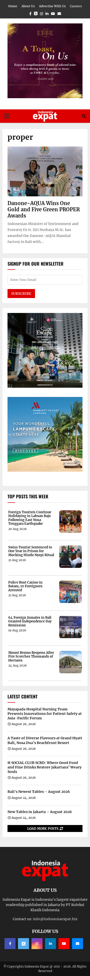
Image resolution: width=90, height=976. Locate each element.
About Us (28, 6)
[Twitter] (23, 943)
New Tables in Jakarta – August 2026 (40, 812)
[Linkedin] (50, 943)
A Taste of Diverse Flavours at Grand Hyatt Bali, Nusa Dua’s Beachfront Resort (45, 740)
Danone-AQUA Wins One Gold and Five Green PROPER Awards (44, 209)
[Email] (77, 943)
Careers (76, 6)
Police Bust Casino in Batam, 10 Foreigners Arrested (25, 586)
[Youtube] (64, 943)
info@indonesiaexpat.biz (55, 919)
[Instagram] (37, 943)
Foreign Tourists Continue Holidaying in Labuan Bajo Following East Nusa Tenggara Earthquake (29, 518)
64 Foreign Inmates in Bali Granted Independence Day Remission (30, 621)
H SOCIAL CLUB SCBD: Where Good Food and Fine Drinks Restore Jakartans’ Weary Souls (45, 767)
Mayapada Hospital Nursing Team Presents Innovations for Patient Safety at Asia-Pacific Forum (45, 713)
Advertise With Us (52, 6)
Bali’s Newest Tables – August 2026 (39, 791)
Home (12, 6)
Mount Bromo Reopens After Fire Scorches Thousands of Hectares (31, 657)
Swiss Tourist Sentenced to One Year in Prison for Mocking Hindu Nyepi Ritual (31, 551)
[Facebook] (10, 943)
